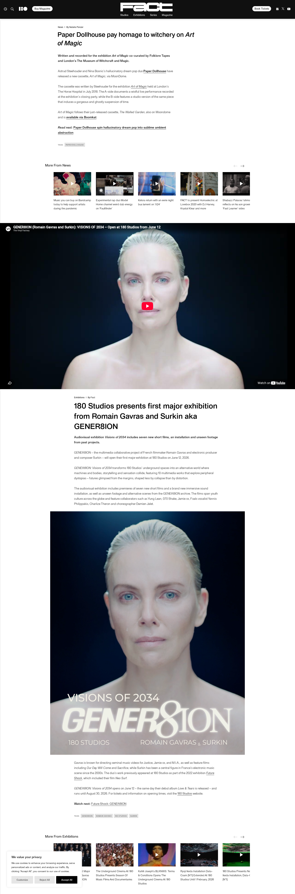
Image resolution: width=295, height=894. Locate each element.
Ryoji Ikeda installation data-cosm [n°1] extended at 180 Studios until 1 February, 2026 (197, 875)
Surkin (133, 816)
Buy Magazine (42, 8)
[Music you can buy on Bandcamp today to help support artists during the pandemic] (72, 183)
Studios (124, 14)
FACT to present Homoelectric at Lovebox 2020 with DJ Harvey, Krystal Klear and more (199, 204)
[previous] (235, 166)
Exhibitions (139, 14)
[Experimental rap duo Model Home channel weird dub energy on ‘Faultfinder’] (115, 183)
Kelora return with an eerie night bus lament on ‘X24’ (156, 202)
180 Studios (184, 793)
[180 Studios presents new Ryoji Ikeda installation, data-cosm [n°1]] (241, 854)
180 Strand (23, 9)
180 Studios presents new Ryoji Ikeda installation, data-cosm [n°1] (240, 875)
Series (153, 14)
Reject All (45, 879)
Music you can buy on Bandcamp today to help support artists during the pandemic (72, 204)
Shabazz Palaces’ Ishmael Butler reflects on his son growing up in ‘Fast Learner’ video (241, 204)
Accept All (66, 879)
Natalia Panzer (76, 27)
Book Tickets (262, 8)
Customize (22, 879)
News (60, 27)
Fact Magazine (146, 7)
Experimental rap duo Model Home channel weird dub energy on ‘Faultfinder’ (114, 204)
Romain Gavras (104, 816)
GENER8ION (87, 816)
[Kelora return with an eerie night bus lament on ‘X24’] (157, 183)
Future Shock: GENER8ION (108, 803)
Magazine (167, 14)
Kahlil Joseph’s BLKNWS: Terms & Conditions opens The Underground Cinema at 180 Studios (156, 877)
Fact (93, 397)
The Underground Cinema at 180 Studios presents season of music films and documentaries (114, 875)
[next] (242, 166)
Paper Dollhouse (75, 145)
